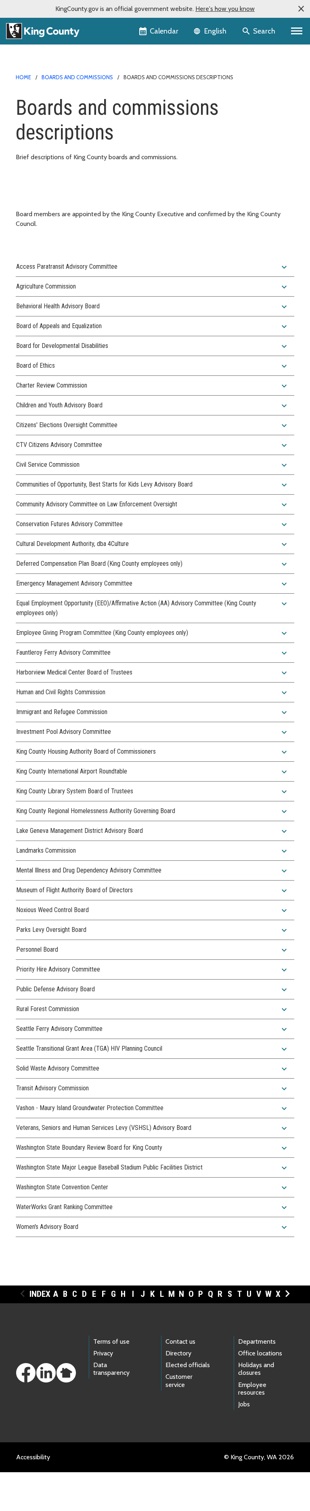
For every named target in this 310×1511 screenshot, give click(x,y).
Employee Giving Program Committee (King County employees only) (152, 633)
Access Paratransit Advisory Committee (152, 267)
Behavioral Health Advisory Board (152, 307)
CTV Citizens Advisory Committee (152, 445)
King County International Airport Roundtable (152, 772)
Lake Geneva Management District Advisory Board (152, 831)
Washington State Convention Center (152, 1188)
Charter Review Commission (152, 386)
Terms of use (111, 1341)
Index (39, 1294)
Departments (257, 1341)
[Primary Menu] (297, 31)
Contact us (180, 1341)
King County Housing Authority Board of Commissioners (152, 752)
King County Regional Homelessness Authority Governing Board (152, 811)
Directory (178, 1353)
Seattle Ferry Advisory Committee (152, 1029)
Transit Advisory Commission (152, 1089)
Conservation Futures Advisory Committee (152, 524)
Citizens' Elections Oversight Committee (152, 425)
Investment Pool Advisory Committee (152, 732)
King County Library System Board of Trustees (152, 792)
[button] (301, 9)
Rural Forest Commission (152, 1009)
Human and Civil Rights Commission (152, 693)
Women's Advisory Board (152, 1227)
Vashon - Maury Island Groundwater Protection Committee (152, 1108)
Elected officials (187, 1365)
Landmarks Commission (152, 851)
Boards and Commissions (77, 77)
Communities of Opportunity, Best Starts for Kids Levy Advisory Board (152, 485)
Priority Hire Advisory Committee (152, 970)
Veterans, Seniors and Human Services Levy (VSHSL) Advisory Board (152, 1128)
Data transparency (111, 1368)
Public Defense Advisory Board (152, 990)
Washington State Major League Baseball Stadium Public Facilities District (152, 1168)
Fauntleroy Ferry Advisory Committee (152, 653)
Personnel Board (152, 950)
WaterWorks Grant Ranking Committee (152, 1207)
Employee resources (252, 1388)
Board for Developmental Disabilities (152, 346)
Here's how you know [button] (225, 9)
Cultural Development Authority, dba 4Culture (152, 544)
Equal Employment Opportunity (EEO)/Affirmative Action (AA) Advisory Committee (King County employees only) (152, 608)
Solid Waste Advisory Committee (152, 1069)
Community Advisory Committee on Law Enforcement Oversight (152, 505)
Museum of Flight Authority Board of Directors (152, 891)
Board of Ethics (152, 366)
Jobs (244, 1404)
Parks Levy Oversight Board (152, 930)
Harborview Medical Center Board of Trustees (152, 673)
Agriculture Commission (152, 287)
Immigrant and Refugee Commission (152, 712)
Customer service (179, 1380)
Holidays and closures (256, 1368)
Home (23, 77)
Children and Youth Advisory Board (152, 406)
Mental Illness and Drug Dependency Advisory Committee (152, 871)
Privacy (103, 1353)
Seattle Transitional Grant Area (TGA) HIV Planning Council (152, 1049)
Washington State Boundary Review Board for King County (152, 1148)
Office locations (260, 1353)
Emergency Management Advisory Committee (152, 584)
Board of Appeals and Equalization (152, 326)
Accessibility (33, 1457)
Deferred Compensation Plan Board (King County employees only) (152, 564)
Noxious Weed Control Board (152, 910)
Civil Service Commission (152, 465)
